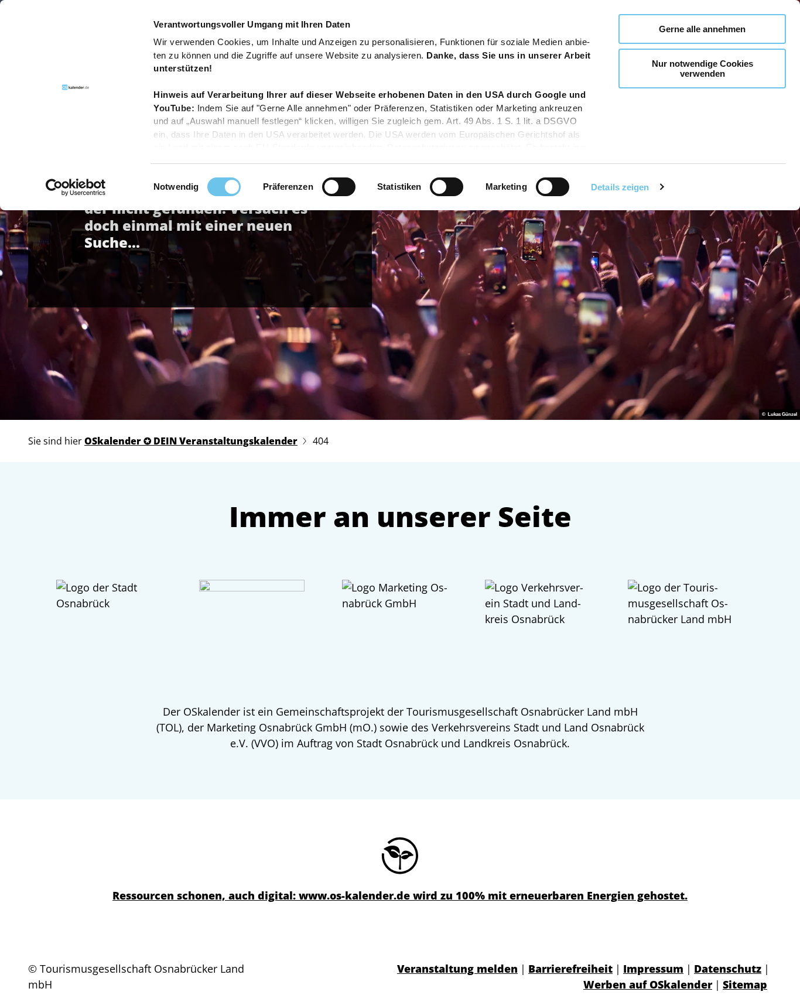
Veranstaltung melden (457, 969)
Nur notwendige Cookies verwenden (702, 68)
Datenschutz (727, 969)
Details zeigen (620, 187)
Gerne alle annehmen (702, 29)
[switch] (338, 186)
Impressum (653, 969)
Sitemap (745, 984)
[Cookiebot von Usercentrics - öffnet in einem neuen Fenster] (76, 187)
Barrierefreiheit (570, 969)
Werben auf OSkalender (647, 984)
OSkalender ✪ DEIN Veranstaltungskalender (191, 441)
